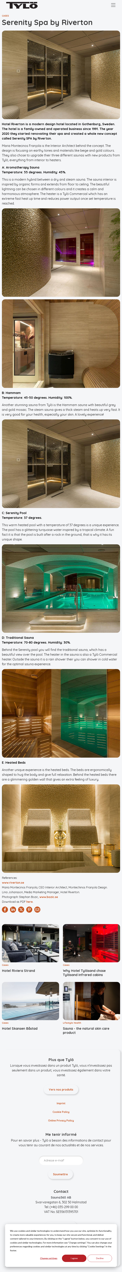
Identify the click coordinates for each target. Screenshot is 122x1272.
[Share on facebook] (5, 910)
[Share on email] (37, 910)
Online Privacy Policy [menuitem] (61, 1120)
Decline (100, 1258)
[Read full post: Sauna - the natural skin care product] (91, 1001)
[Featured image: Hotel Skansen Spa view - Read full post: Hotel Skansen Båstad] (30, 1001)
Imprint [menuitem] (61, 1103)
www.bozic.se (48, 897)
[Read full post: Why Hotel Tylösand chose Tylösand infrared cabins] (91, 943)
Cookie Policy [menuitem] (61, 1111)
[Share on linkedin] (13, 910)
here (29, 902)
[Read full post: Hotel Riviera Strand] (30, 943)
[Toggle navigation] (113, 5)
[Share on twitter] (21, 910)
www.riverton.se (13, 882)
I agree (74, 1258)
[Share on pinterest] (29, 910)
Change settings (48, 1258)
